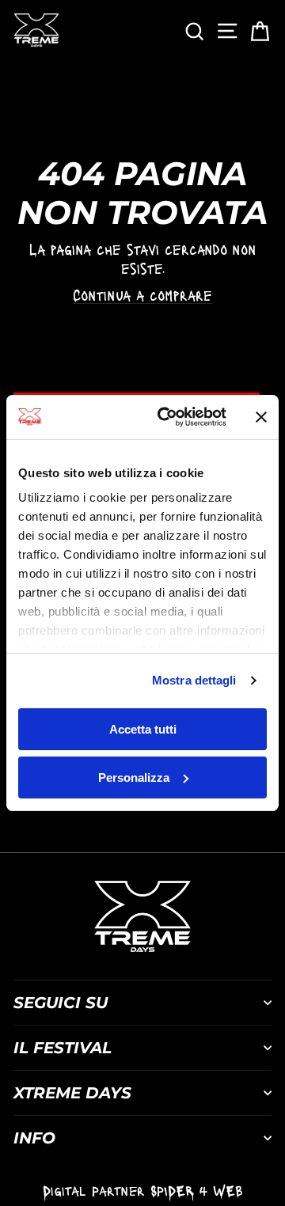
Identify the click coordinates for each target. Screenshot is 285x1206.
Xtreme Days (72, 1092)
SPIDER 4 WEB (196, 1190)
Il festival (62, 1047)
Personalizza (133, 777)
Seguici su (60, 1002)
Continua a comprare (142, 295)
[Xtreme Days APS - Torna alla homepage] (36, 30)
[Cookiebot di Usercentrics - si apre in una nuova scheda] (167, 417)
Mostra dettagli (194, 680)
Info (34, 1137)
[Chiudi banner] (261, 417)
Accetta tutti (143, 729)
